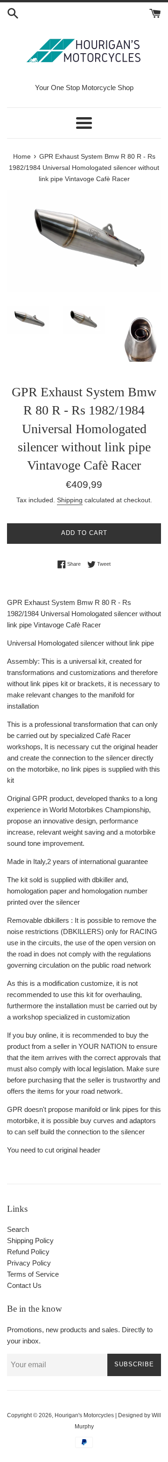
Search (18, 1229)
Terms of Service (33, 1274)
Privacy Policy (29, 1263)
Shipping (70, 500)
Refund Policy (28, 1252)
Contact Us (24, 1285)
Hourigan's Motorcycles (84, 1415)
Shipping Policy (30, 1240)
